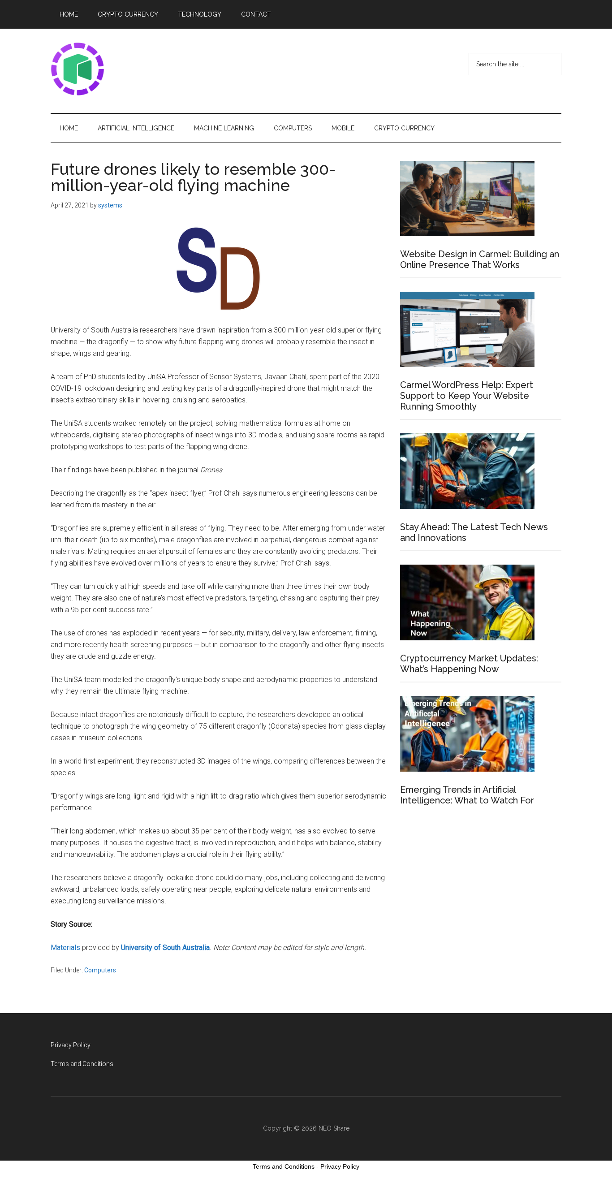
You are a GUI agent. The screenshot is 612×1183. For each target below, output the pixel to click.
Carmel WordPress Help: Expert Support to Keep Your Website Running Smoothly (466, 396)
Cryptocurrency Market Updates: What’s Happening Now (469, 663)
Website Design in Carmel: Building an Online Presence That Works (479, 259)
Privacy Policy (71, 1045)
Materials (65, 947)
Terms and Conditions (82, 1063)
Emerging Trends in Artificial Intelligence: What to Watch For (467, 795)
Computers (100, 970)
